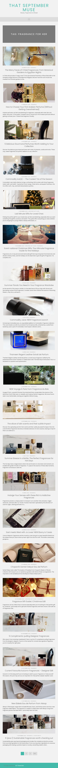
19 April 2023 (26, 492)
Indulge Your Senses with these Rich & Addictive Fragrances (29, 496)
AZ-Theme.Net (19, 765)
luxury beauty (37, 735)
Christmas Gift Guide (33, 211)
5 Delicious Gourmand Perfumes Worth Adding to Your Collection (29, 145)
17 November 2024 (19, 245)
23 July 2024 (26, 282)
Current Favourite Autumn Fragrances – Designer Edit (29, 670)
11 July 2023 (26, 455)
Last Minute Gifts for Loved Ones (29, 213)
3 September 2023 (25, 421)
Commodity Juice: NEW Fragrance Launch (29, 320)
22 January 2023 (26, 564)
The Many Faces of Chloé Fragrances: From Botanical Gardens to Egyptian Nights (29, 71)
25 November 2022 (19, 599)
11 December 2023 (25, 386)
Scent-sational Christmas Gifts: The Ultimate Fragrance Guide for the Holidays (29, 249)
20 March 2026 (26, 67)
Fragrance (33, 67)
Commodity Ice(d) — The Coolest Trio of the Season (29, 179)
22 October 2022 (25, 668)
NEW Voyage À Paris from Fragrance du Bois (29, 389)
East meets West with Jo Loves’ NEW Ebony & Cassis (29, 532)
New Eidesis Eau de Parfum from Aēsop (29, 703)
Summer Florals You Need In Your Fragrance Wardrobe (29, 285)
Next (35, 753)
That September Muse (29, 7)
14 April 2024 (26, 352)
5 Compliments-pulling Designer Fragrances (29, 636)
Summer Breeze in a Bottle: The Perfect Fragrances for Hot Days (29, 459)
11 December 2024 (23, 211)
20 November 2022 (26, 633)
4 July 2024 (26, 317)
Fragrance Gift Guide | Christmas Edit (29, 601)
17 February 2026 (25, 104)
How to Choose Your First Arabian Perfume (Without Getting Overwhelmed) (29, 108)
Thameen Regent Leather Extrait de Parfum (29, 354)
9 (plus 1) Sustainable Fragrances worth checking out (29, 738)
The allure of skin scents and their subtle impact (29, 423)
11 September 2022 (21, 735)
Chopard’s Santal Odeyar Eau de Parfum (29, 567)
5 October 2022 (26, 701)
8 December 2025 (26, 176)
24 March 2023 (26, 529)
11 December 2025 (25, 141)
